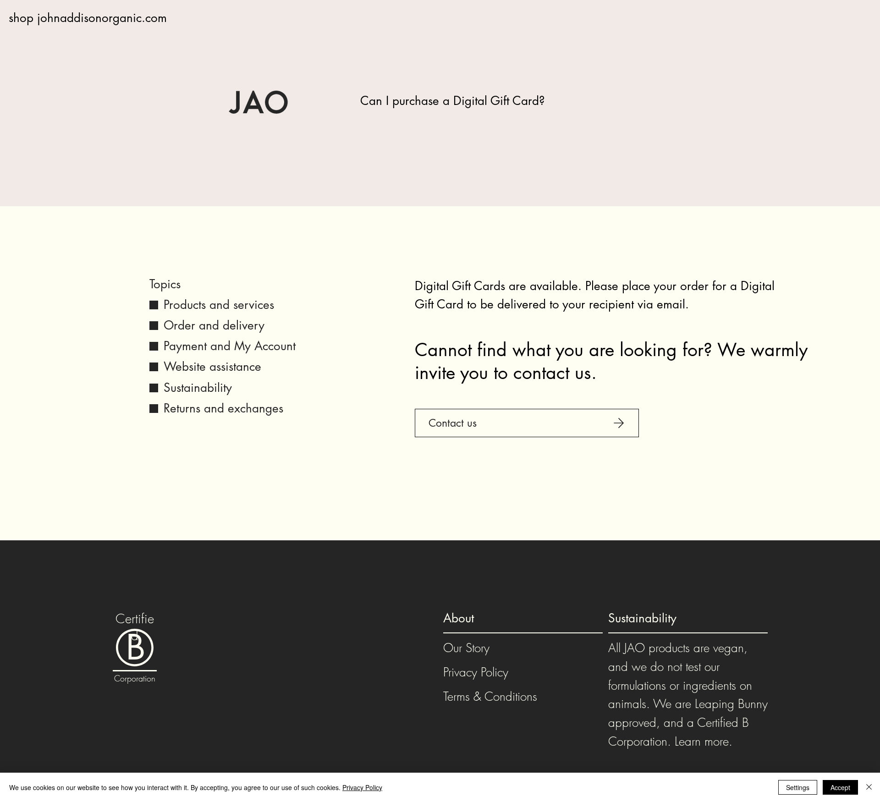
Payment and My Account (230, 346)
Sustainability (198, 388)
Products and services (219, 305)
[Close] (869, 787)
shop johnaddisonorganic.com (88, 18)
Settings (797, 787)
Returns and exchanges (223, 408)
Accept (840, 787)
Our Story (466, 648)
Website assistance (212, 366)
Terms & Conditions (490, 696)
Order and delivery (214, 325)
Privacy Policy (475, 672)
